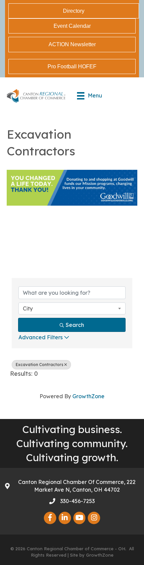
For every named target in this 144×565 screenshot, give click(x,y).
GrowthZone (88, 396)
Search (75, 325)
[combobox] (72, 308)
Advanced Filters (40, 337)
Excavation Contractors (39, 364)
